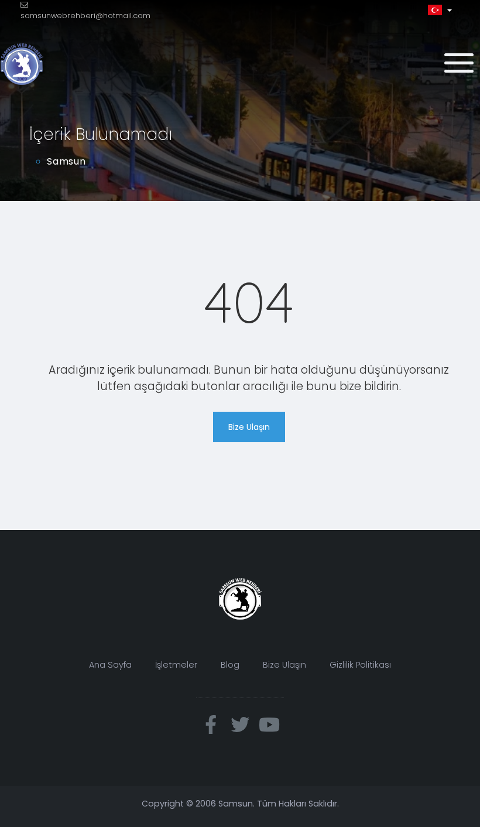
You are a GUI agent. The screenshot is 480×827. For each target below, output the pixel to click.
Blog (230, 665)
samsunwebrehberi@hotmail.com (85, 15)
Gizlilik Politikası (360, 665)
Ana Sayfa (110, 665)
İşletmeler (176, 665)
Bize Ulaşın (249, 427)
